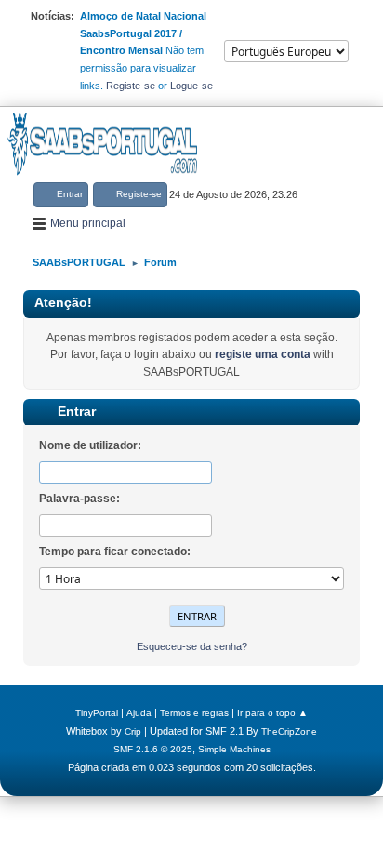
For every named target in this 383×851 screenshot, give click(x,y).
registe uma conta (262, 354)
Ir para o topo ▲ (272, 713)
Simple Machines (234, 749)
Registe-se (130, 85)
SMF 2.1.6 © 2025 (152, 749)
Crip (133, 731)
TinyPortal (96, 713)
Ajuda (139, 713)
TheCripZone (289, 731)
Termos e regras (194, 713)
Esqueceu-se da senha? (192, 646)
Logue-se (191, 85)
